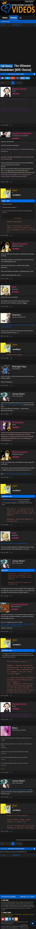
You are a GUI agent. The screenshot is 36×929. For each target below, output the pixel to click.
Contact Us (25, 897)
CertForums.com (24, 928)
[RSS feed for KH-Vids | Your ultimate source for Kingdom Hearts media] (16, 918)
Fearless (16, 314)
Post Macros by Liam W (22, 922)
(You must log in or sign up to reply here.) (26, 840)
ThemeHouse (24, 925)
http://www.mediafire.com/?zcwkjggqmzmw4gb (15, 790)
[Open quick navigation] (35, 25)
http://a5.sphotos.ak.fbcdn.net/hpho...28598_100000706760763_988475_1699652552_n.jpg (18, 625)
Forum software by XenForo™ (8, 922)
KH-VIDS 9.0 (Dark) (9, 897)
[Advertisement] (18, 45)
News (2, 914)
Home (4, 17)
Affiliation (10, 916)
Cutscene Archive (9, 914)
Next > (20, 82)
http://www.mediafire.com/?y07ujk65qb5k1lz (14, 543)
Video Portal (26, 914)
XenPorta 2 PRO (4, 851)
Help (32, 897)
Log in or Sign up (29, 1)
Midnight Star (19, 366)
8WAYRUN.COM (23, 851)
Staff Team (4, 916)
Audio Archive (18, 914)
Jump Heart (18, 393)
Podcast (32, 914)
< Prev (2, 82)
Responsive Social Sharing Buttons (9, 928)
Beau (15, 727)
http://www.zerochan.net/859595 (13, 405)
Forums (13, 17)
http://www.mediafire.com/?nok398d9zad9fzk (17, 474)
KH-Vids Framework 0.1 (7, 923)
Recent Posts (6, 21)
